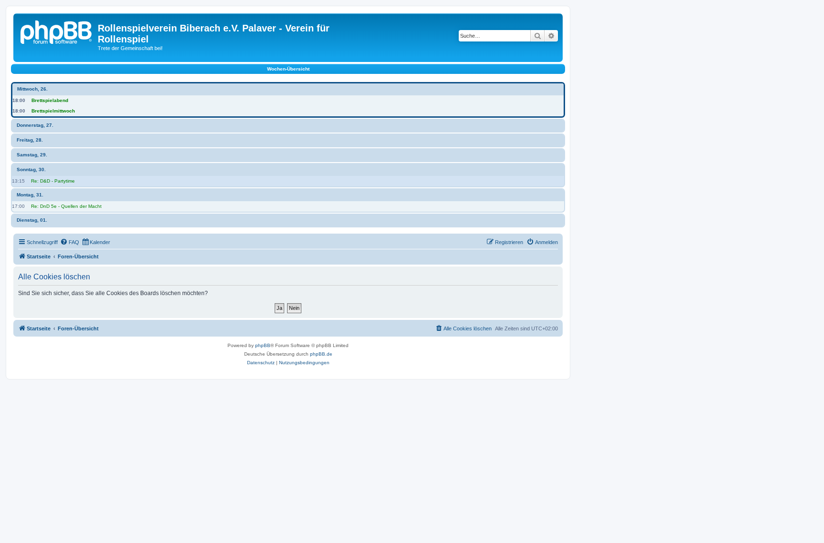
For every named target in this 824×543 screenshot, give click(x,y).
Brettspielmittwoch (53, 110)
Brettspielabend (49, 100)
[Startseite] (57, 31)
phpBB (262, 345)
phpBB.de (321, 354)
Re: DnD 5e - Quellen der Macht (66, 206)
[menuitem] (69, 242)
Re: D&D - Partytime (53, 181)
